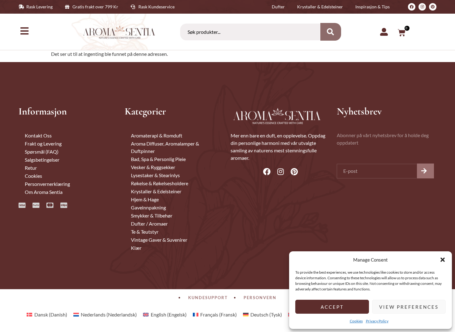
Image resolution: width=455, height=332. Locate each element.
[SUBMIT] (425, 171)
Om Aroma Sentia (44, 192)
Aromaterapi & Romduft (156, 135)
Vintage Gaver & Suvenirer (159, 240)
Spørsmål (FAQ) (41, 152)
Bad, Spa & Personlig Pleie (158, 159)
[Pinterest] (432, 7)
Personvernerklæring (47, 184)
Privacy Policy (377, 321)
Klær (136, 248)
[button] (443, 260)
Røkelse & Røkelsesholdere (159, 183)
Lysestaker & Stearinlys (155, 175)
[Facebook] (411, 7)
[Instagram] (422, 7)
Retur (31, 168)
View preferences (409, 307)
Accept (332, 307)
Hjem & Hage (145, 199)
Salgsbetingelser (42, 160)
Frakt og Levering (43, 143)
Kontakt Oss (38, 135)
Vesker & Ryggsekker (153, 167)
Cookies (356, 321)
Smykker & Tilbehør (151, 215)
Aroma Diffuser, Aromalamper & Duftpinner (165, 147)
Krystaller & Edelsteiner (156, 191)
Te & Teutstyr (144, 232)
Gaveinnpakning (148, 207)
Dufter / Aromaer (149, 224)
